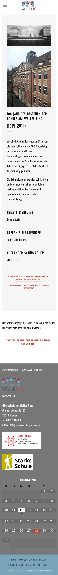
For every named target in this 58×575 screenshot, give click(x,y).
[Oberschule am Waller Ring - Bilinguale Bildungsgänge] (29, 5)
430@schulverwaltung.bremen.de (25, 425)
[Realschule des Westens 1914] (29, 35)
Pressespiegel (33, 564)
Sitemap (13, 559)
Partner (47, 564)
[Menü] (5, 5)
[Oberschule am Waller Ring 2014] (29, 77)
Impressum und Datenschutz (33, 559)
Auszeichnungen (16, 564)
